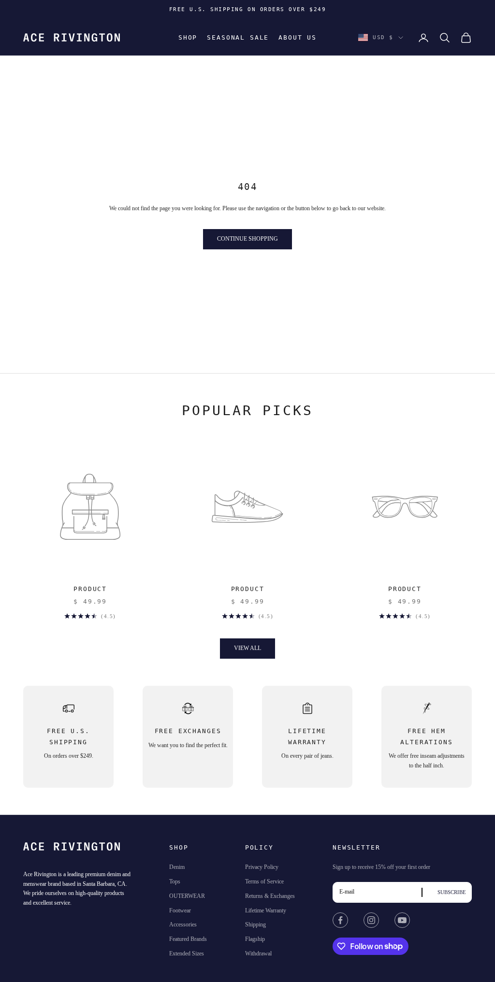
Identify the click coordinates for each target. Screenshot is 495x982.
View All (247, 648)
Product (90, 588)
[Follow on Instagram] (371, 920)
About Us (297, 37)
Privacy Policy (261, 867)
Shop (187, 37)
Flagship (255, 939)
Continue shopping (247, 238)
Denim (177, 867)
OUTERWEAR (187, 896)
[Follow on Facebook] (340, 920)
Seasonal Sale (238, 37)
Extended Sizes (186, 953)
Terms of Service (264, 881)
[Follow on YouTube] (402, 920)
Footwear (180, 910)
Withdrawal (258, 953)
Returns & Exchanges (270, 896)
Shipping (255, 924)
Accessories (183, 924)
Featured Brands (188, 939)
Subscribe (451, 892)
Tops (174, 881)
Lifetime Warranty (265, 910)
